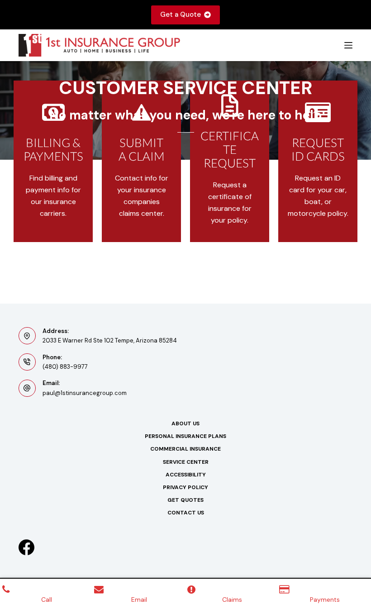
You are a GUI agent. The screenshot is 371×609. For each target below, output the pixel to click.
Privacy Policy (185, 487)
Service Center (186, 462)
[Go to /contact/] (141, 161)
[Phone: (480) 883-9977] (27, 362)
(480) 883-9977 (65, 367)
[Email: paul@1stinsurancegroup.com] (27, 388)
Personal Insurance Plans (185, 436)
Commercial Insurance (185, 449)
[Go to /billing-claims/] (53, 161)
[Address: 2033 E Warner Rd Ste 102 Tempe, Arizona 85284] (27, 335)
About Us (185, 423)
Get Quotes (185, 500)
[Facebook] (26, 547)
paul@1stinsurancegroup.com (85, 393)
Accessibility (186, 474)
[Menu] (348, 45)
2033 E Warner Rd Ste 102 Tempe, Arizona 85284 (110, 340)
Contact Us (185, 512)
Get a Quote (180, 14)
